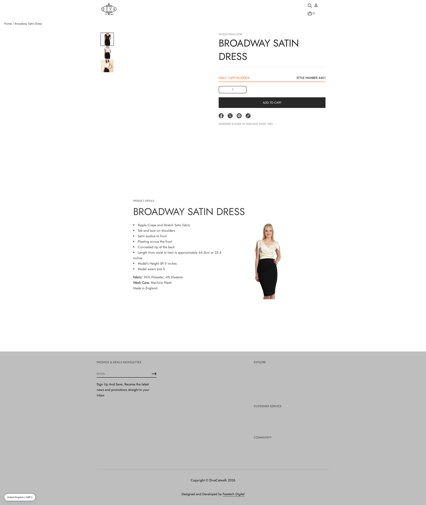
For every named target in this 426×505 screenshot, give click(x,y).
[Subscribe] (154, 373)
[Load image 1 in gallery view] (107, 39)
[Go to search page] (310, 5)
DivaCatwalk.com (230, 34)
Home (8, 23)
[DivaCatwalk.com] (109, 9)
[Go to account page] (316, 6)
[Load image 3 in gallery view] (107, 66)
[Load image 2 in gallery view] (107, 52)
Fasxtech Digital (234, 494)
